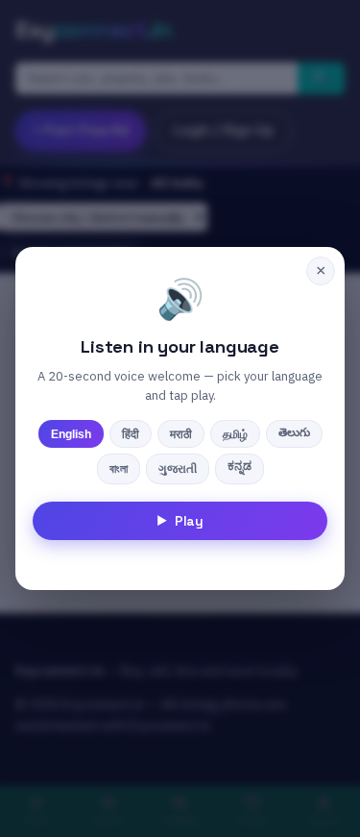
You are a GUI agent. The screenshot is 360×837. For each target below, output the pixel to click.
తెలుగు (294, 432)
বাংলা (118, 469)
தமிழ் (235, 434)
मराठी (181, 434)
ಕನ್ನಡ (240, 466)
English (71, 434)
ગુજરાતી (177, 469)
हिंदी (130, 434)
